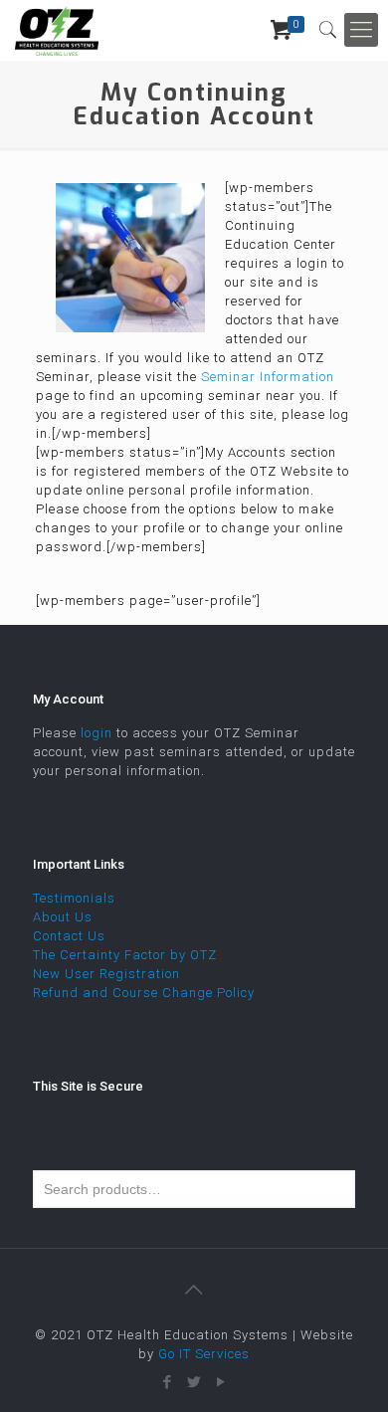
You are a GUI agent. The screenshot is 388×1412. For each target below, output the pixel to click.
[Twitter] (194, 1382)
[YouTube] (221, 1382)
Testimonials (74, 898)
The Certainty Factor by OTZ (125, 954)
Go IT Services (204, 1353)
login (96, 732)
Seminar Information (267, 376)
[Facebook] (167, 1382)
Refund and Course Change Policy (144, 992)
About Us (63, 916)
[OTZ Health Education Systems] (56, 30)
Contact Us (69, 935)
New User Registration (106, 973)
